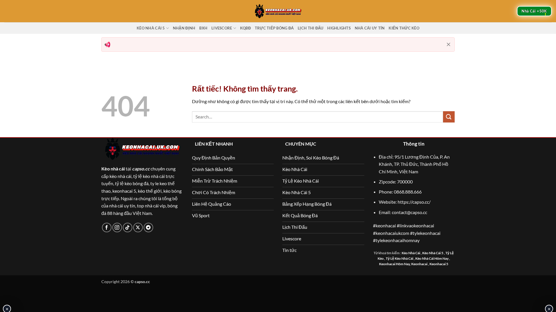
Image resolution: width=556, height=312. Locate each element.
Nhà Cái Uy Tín (370, 28)
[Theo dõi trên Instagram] (117, 227)
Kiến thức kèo (404, 28)
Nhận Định (184, 28)
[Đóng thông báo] (448, 44)
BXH (203, 28)
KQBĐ (245, 28)
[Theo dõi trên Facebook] (106, 227)
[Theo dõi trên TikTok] (127, 227)
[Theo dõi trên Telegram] (148, 227)
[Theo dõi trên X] (138, 227)
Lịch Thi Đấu (310, 28)
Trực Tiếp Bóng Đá (274, 28)
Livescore (221, 28)
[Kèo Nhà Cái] (278, 11)
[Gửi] (449, 116)
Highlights (339, 28)
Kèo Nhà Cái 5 (151, 28)
